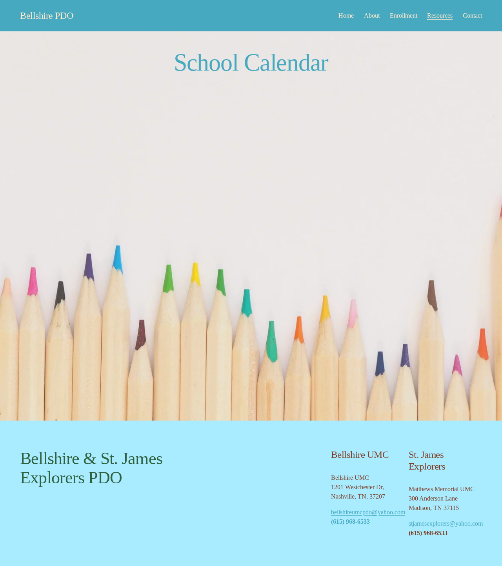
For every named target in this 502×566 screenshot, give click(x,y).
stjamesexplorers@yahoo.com (446, 523)
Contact (472, 15)
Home (346, 15)
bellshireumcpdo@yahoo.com (368, 512)
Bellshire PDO (46, 16)
